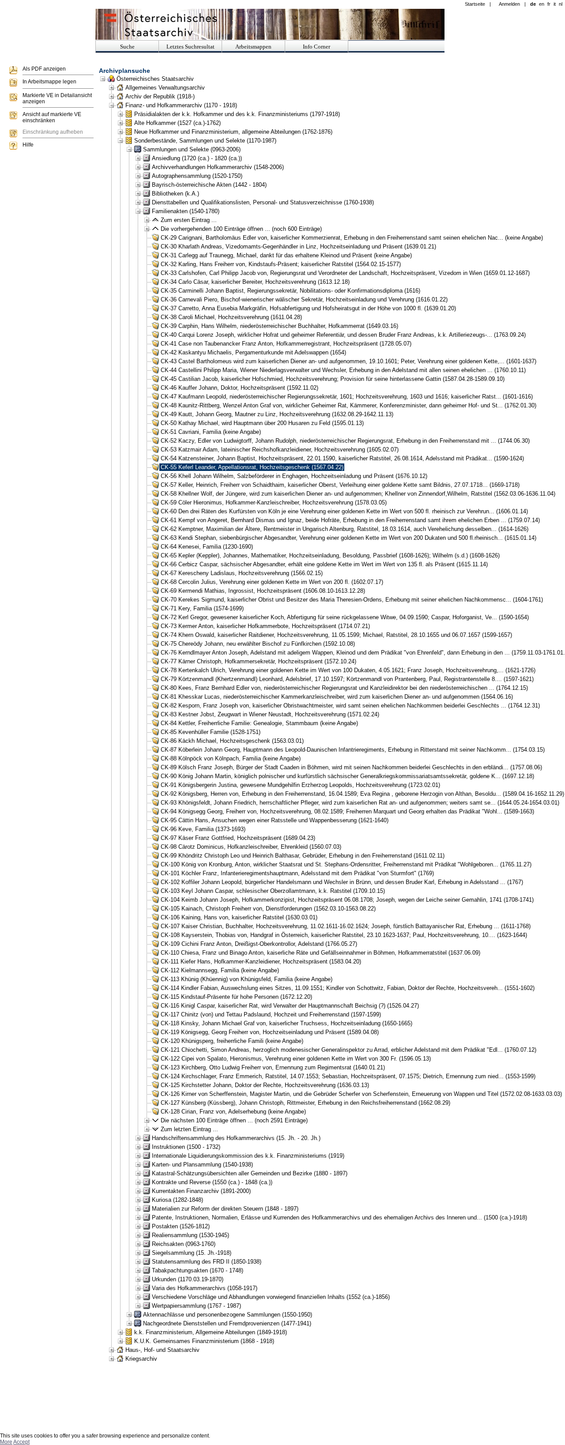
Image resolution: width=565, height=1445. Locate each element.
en (541, 4)
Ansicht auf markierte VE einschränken (52, 117)
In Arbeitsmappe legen (49, 82)
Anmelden (509, 4)
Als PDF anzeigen (44, 69)
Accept (21, 1442)
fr (548, 4)
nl (560, 4)
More (6, 1442)
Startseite (475, 4)
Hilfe (28, 145)
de (533, 4)
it (555, 4)
